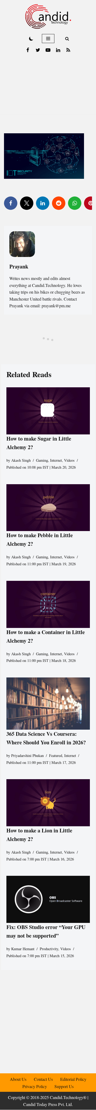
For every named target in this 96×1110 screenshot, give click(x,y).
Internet (56, 460)
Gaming (42, 460)
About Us (18, 1079)
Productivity (49, 948)
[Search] (67, 39)
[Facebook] (27, 50)
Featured (55, 755)
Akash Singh (21, 460)
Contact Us (43, 1079)
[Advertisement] (48, 87)
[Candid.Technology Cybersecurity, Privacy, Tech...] (48, 16)
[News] (68, 50)
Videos (69, 460)
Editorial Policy (73, 1079)
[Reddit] (58, 203)
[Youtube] (48, 50)
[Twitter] (38, 50)
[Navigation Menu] (48, 38)
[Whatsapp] (74, 203)
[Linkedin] (58, 50)
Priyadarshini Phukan (27, 755)
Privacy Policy (34, 1086)
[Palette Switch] (31, 38)
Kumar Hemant (22, 948)
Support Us (64, 1086)
